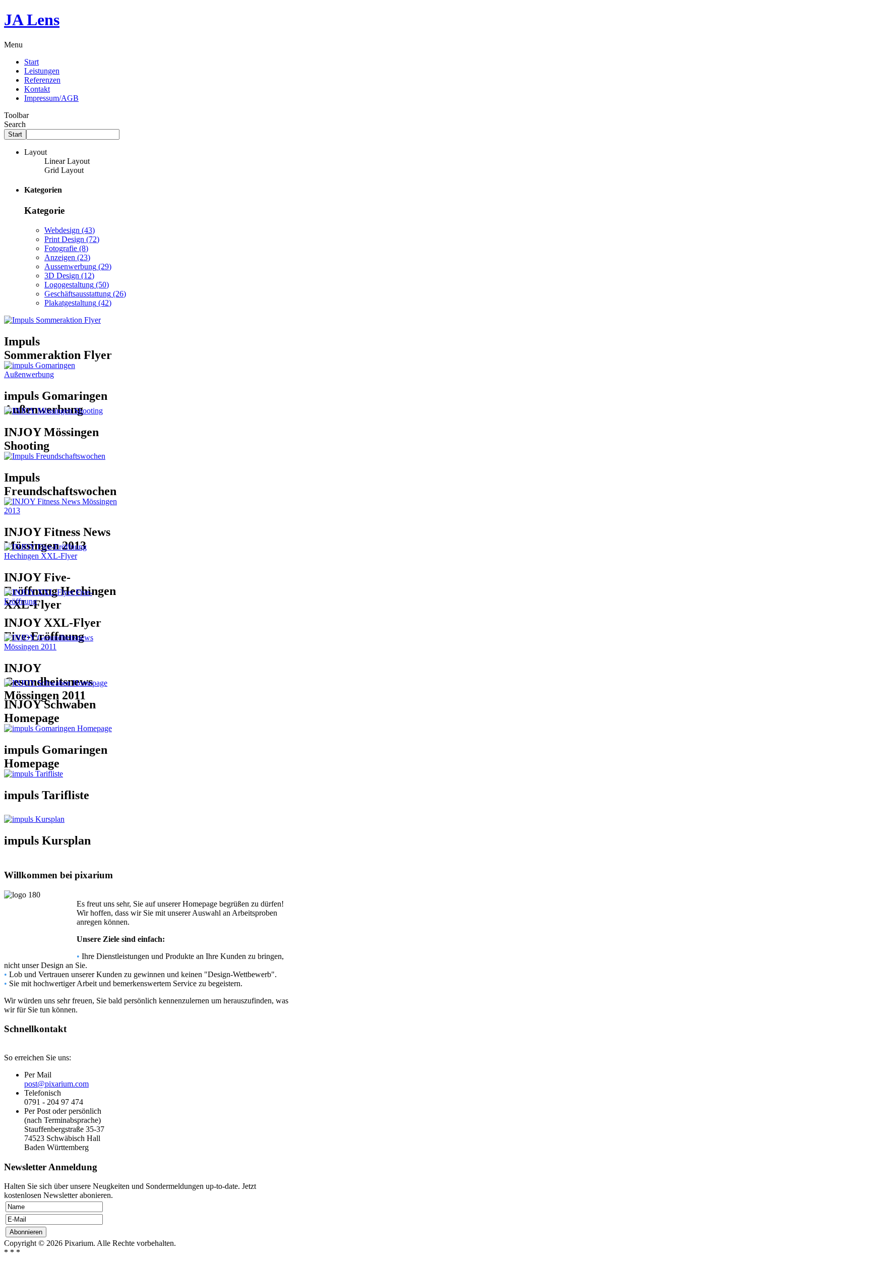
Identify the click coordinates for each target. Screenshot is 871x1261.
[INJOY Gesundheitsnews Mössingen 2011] (60, 646)
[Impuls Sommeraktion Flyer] (52, 320)
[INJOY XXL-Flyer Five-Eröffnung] (60, 601)
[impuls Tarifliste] (33, 773)
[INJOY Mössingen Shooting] (53, 410)
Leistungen (41, 71)
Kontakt (37, 89)
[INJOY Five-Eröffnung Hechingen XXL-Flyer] (60, 556)
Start (31, 61)
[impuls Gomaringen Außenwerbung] (60, 374)
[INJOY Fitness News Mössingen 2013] (60, 510)
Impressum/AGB (51, 98)
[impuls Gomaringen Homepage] (58, 728)
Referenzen (42, 80)
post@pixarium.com (56, 1083)
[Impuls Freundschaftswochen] (54, 456)
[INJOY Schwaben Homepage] (55, 683)
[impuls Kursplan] (34, 819)
